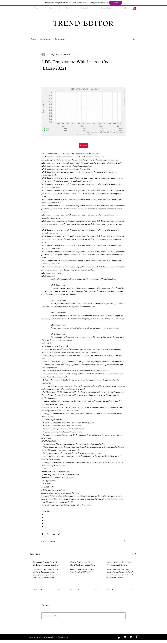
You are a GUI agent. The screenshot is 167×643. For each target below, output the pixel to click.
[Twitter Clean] (131, 636)
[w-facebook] (119, 638)
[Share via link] (59, 534)
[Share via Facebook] (42, 534)
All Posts (33, 39)
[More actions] (124, 54)
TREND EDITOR (83, 23)
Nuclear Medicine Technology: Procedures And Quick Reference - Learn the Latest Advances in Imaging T (119, 563)
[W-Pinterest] (137, 636)
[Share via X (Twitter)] (48, 534)
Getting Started (45, 39)
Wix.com (65, 637)
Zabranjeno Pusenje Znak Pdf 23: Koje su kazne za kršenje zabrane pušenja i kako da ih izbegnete (45, 563)
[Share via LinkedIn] (54, 534)
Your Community (60, 39)
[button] (134, 8)
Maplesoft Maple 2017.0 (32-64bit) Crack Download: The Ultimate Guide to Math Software (82, 563)
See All (134, 554)
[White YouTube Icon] (125, 636)
